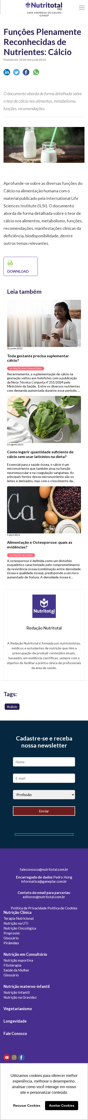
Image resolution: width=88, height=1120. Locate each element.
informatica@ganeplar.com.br (44, 881)
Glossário (11, 938)
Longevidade (15, 1021)
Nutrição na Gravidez (20, 997)
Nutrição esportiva (18, 960)
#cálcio (12, 707)
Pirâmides (11, 943)
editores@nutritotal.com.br (44, 897)
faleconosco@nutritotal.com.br (44, 869)
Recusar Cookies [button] (26, 1105)
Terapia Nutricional (19, 918)
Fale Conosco (15, 1033)
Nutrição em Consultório (25, 954)
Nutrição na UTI (16, 923)
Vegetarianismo (18, 1008)
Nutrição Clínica (17, 912)
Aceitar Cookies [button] (61, 1105)
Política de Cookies (62, 908)
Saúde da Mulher (16, 970)
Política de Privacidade (29, 908)
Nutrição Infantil (17, 992)
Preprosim (12, 933)
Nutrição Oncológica (20, 928)
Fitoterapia (12, 965)
